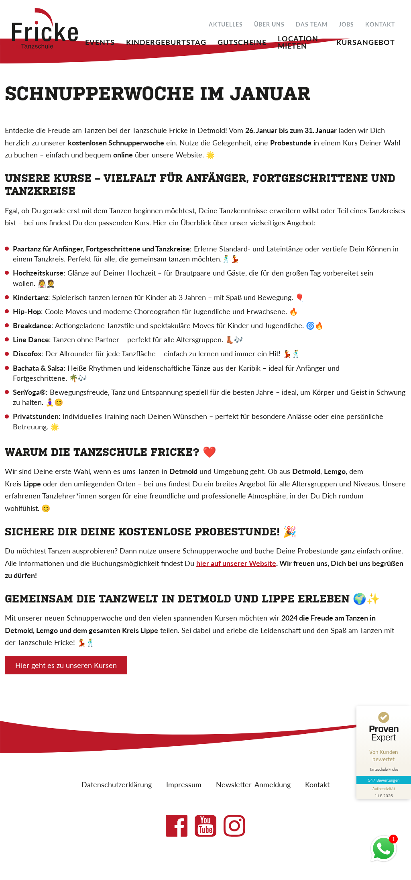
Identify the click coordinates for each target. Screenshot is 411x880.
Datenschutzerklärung (116, 784)
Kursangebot (365, 41)
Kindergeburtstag (166, 41)
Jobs (346, 23)
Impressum (183, 784)
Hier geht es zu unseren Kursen (66, 665)
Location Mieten (298, 41)
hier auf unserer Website (236, 563)
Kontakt (380, 23)
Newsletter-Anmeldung (253, 784)
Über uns (269, 23)
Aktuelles (226, 23)
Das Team (312, 23)
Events (100, 41)
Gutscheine (242, 41)
